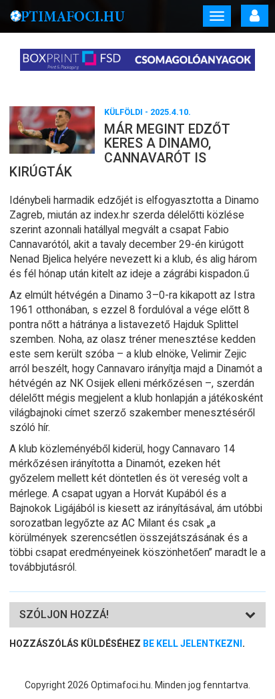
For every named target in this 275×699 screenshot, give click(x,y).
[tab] (137, 615)
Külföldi (123, 112)
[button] (64, 614)
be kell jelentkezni (192, 643)
